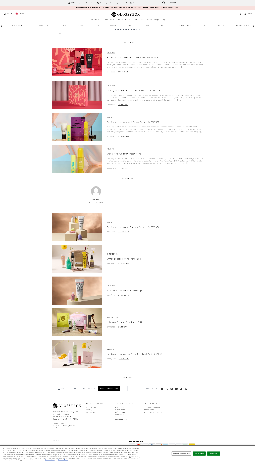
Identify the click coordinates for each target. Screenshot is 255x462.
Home (53, 33)
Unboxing (62, 25)
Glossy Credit (120, 410)
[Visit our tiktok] (181, 388)
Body (130, 25)
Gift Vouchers (120, 417)
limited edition (112, 254)
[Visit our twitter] (166, 388)
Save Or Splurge (242, 25)
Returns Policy (91, 407)
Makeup (81, 25)
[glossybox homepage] (127, 14)
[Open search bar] (240, 13)
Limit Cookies (199, 453)
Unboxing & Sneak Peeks (17, 25)
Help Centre (90, 412)
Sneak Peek (43, 25)
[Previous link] (1, 26)
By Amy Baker (123, 72)
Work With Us (119, 415)
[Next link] (253, 26)
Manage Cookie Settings (181, 453)
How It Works (119, 407)
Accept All (213, 453)
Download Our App (122, 419)
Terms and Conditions (152, 407)
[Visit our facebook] (162, 388)
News (204, 25)
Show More (127, 377)
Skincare (113, 25)
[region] (127, 453)
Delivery (89, 410)
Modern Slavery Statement (153, 412)
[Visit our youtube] (176, 388)
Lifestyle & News (184, 25)
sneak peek (111, 286)
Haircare (146, 25)
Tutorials (164, 25)
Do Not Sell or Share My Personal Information (64, 426)
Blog (59, 33)
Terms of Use (63, 460)
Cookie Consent (58, 423)
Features (221, 25)
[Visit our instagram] (171, 388)
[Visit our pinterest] (186, 388)
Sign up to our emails (109, 389)
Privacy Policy (149, 410)
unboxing (110, 222)
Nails (97, 25)
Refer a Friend (120, 412)
